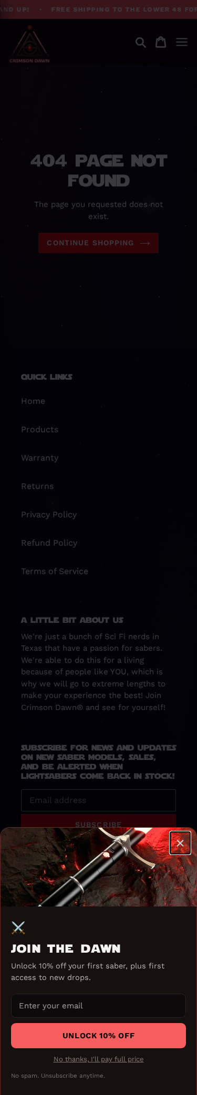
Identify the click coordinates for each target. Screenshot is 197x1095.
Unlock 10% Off (98, 1035)
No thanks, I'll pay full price (99, 1059)
